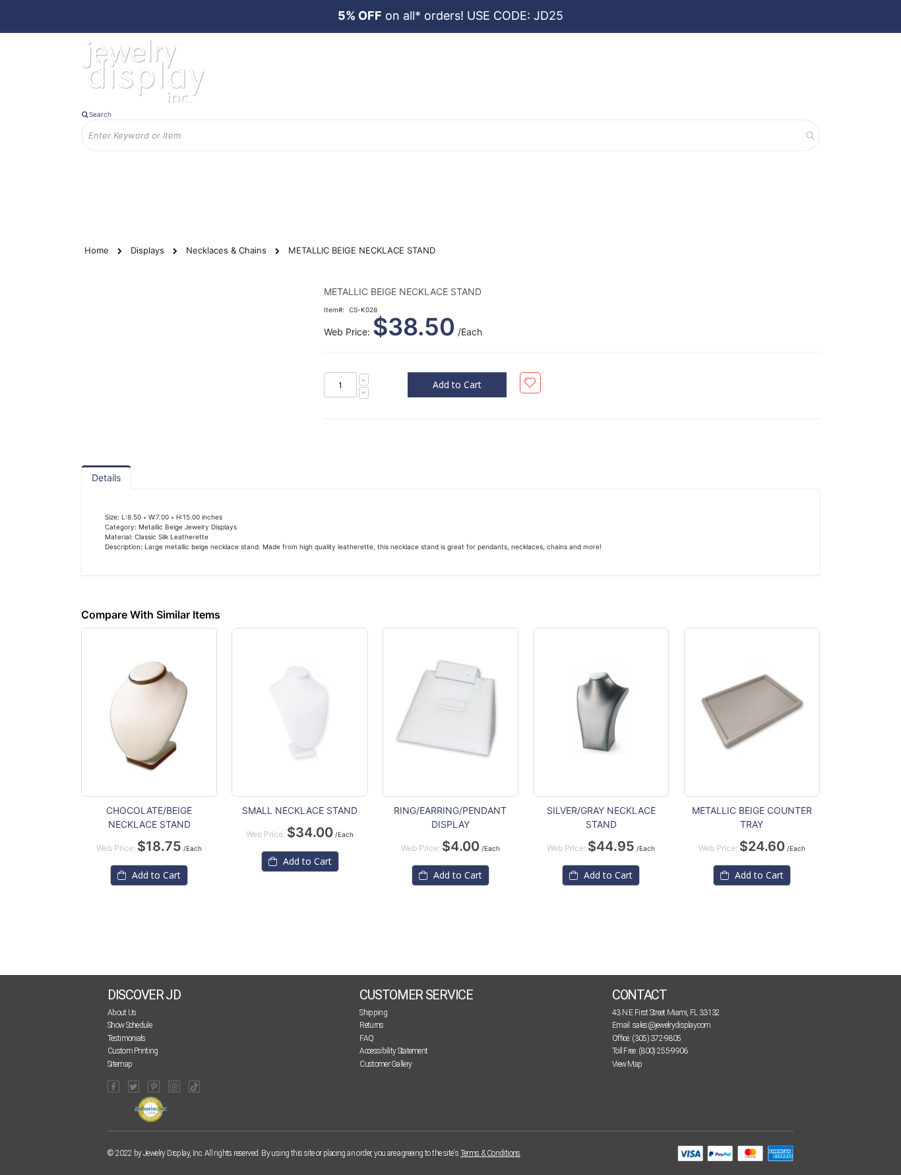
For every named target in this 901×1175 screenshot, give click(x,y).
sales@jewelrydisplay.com (671, 1025)
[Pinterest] (154, 1086)
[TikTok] (195, 1086)
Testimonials (127, 1038)
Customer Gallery (385, 1064)
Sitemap (120, 1064)
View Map (627, 1064)
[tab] (106, 477)
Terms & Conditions (490, 1153)
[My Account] (219, 172)
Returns (371, 1025)
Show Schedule (130, 1025)
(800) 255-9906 (662, 1051)
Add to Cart (155, 875)
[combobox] (450, 135)
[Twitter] (134, 1086)
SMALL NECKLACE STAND (299, 810)
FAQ (366, 1038)
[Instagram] (174, 1086)
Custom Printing (133, 1051)
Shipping (373, 1012)
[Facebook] (113, 1086)
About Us (122, 1012)
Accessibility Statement (393, 1051)
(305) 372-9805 (656, 1038)
